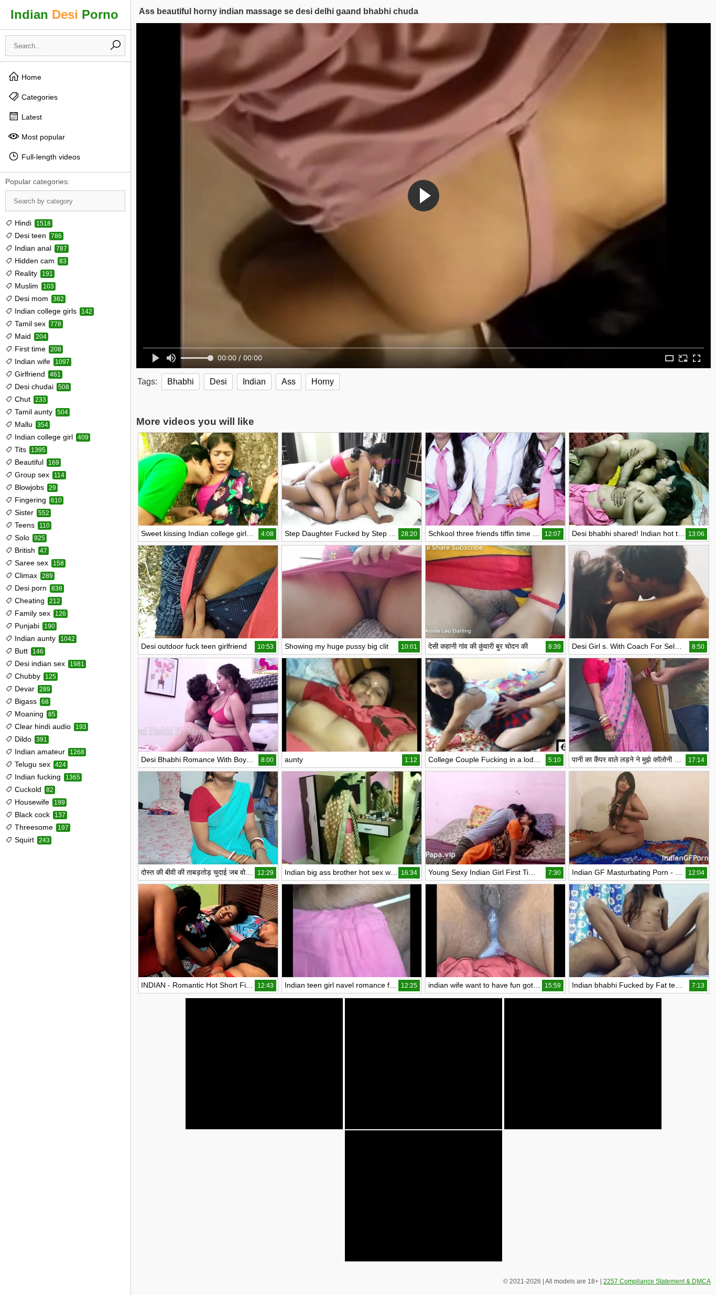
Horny (322, 381)
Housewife (39, 802)
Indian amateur (48, 751)
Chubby (34, 676)
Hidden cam (40, 260)
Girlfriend (37, 374)
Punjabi (34, 626)
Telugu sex (39, 764)
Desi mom (38, 298)
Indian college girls (52, 311)
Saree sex (38, 563)
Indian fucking (46, 777)
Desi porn (37, 588)
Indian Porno (64, 14)
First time (37, 349)
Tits (29, 449)
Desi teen (37, 235)
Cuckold (33, 789)
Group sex (38, 474)
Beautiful (36, 462)
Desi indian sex (48, 663)
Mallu (30, 424)
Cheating (36, 600)
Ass (288, 381)
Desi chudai (41, 386)
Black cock (39, 814)
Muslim (33, 286)
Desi (218, 381)
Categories (38, 97)
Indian (254, 381)
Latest (30, 117)
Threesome (41, 827)
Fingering (37, 500)
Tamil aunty (40, 412)
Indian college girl (51, 437)
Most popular (42, 137)
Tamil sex (37, 323)
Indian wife (41, 361)
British (30, 550)
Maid (30, 336)
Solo (29, 537)
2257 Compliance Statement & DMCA (657, 1281)
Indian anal (40, 248)
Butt (28, 651)
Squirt (31, 840)
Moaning (34, 714)
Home (30, 77)
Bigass (31, 701)
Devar (31, 688)
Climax (33, 575)
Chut (29, 399)
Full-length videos (49, 157)
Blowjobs (34, 487)
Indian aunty (44, 638)
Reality (33, 273)
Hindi (32, 223)
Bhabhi (180, 381)
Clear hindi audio (49, 726)
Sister (31, 512)
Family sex (39, 613)
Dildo (30, 739)
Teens (31, 525)
